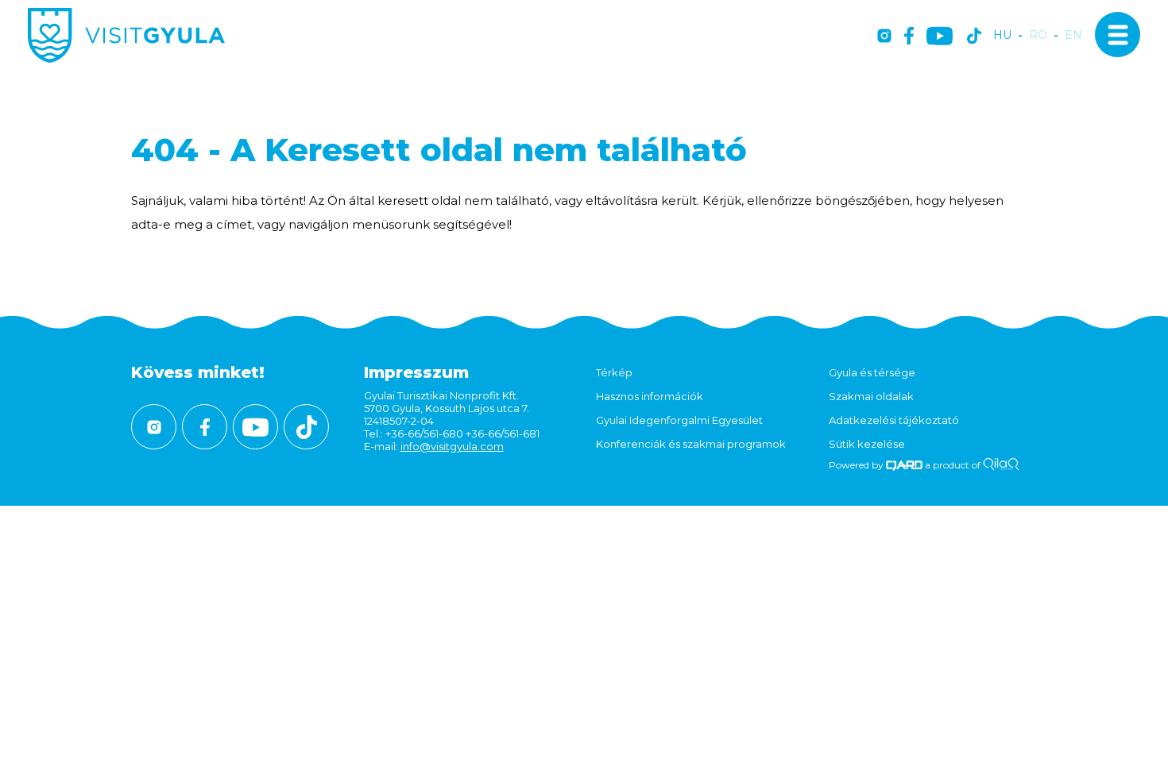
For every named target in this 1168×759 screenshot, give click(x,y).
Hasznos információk (649, 396)
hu (1002, 35)
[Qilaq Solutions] (1001, 465)
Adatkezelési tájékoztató (894, 420)
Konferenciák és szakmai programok (691, 443)
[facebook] (909, 37)
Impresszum (416, 372)
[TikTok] (974, 37)
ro (1038, 35)
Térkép (614, 372)
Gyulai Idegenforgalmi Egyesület (679, 420)
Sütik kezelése (867, 443)
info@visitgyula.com (452, 446)
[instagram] (884, 37)
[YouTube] (939, 37)
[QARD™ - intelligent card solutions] (904, 465)
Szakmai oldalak (871, 396)
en (1073, 35)
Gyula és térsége (872, 372)
